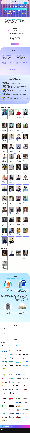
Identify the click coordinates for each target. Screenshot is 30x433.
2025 (12, 426)
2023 (17, 426)
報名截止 (15, 43)
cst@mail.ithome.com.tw (6, 429)
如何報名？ (3, 328)
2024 (15, 426)
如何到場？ (3, 333)
